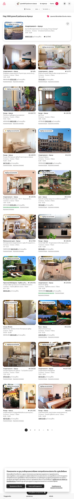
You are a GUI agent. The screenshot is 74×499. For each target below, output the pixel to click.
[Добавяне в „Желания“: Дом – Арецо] (68, 172)
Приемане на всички (16, 486)
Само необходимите (35, 486)
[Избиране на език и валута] (64, 3)
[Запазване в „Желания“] (68, 24)
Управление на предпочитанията (56, 487)
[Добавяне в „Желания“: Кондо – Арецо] (33, 88)
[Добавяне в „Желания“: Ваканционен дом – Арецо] (33, 216)
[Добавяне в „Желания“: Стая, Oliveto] (33, 302)
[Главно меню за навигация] (69, 3)
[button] (28, 36)
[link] (22, 430)
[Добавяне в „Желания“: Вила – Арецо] (68, 302)
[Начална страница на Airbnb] (4, 3)
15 (47, 430)
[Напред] (52, 430)
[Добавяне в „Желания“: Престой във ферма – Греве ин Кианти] (33, 258)
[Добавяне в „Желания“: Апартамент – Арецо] (33, 47)
